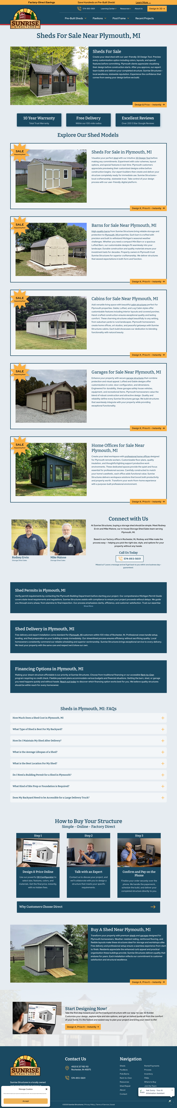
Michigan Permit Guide (150, 596)
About (122, 1090)
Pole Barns (124, 1074)
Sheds (122, 1066)
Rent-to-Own (147, 674)
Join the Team (150, 1086)
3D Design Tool (143, 158)
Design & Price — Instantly (148, 104)
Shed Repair (125, 1086)
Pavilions (98, 18)
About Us (139, 8)
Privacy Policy (89, 1104)
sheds (132, 935)
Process (147, 1070)
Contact (123, 1094)
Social (112, 1104)
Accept (26, 1101)
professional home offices (137, 456)
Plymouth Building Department (75, 596)
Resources (124, 8)
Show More (88, 606)
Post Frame (119, 18)
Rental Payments (151, 1066)
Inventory (148, 1074)
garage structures (135, 378)
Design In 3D (155, 8)
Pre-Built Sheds (74, 18)
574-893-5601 (132, 558)
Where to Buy (150, 1082)
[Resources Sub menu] (130, 9)
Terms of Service (102, 1104)
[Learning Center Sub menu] (116, 9)
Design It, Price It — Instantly (146, 208)
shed (116, 158)
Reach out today (68, 681)
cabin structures (139, 304)
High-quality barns (101, 231)
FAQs (146, 1078)
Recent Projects (144, 18)
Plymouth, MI (111, 234)
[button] (46, 1089)
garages (144, 935)
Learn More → (143, 2)
